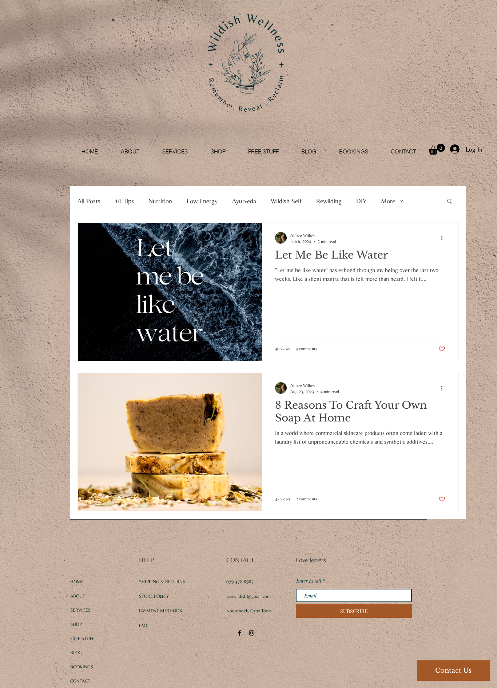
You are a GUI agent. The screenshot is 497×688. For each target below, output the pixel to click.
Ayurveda (244, 201)
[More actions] (444, 237)
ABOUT (77, 596)
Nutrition (160, 201)
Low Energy (202, 201)
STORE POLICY (154, 596)
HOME (77, 581)
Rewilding (329, 201)
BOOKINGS (81, 666)
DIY (361, 201)
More (388, 201)
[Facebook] (239, 632)
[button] (437, 149)
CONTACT (80, 681)
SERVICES (80, 610)
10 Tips (124, 201)
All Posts (88, 201)
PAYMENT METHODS (160, 610)
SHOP (76, 624)
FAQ (143, 625)
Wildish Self (286, 201)
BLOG (76, 652)
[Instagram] (251, 632)
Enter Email (308, 580)
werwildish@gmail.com (248, 596)
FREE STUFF (82, 638)
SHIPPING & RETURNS (162, 581)
